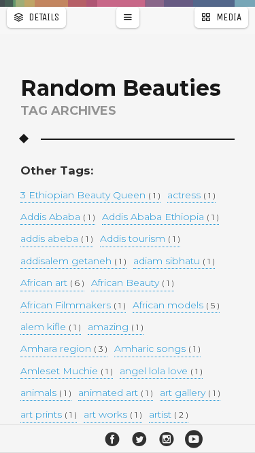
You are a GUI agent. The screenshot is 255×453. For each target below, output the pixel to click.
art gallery (190, 393)
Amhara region (63, 349)
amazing (115, 327)
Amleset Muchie (66, 371)
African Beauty (132, 283)
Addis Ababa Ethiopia (160, 217)
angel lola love (161, 371)
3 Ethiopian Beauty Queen (90, 195)
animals (45, 393)
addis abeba (56, 239)
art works (113, 415)
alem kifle (50, 327)
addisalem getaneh (73, 261)
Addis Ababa (57, 217)
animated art (115, 393)
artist (168, 415)
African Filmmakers (73, 305)
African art (52, 283)
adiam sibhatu (174, 261)
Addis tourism (140, 239)
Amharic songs (157, 349)
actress (191, 195)
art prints (48, 415)
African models (176, 305)
